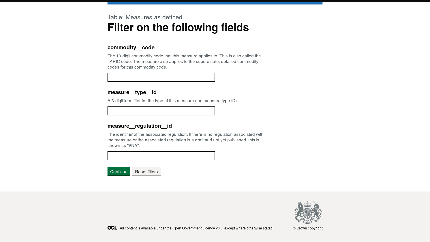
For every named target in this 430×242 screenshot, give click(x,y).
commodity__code (131, 47)
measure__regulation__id (140, 125)
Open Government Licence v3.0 (197, 228)
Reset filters (146, 171)
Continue (119, 171)
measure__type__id (132, 92)
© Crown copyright (307, 227)
